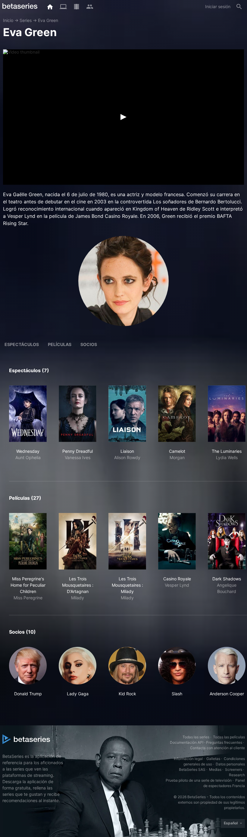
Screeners (233, 769)
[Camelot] (177, 413)
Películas (59, 344)
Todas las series (196, 737)
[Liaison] (127, 413)
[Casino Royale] (177, 541)
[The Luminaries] (226, 413)
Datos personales (230, 764)
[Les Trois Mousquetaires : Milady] (127, 541)
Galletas (213, 758)
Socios (88, 344)
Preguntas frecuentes (224, 742)
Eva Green (48, 20)
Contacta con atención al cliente (217, 748)
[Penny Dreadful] (77, 413)
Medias (215, 769)
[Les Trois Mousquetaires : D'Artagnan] (77, 541)
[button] (28, 672)
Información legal (188, 758)
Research (237, 775)
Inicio (8, 20)
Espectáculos (22, 344)
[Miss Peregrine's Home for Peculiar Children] (28, 541)
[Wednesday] (28, 413)
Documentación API (186, 742)
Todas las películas (229, 737)
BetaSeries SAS (192, 769)
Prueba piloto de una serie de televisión (199, 780)
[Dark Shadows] (226, 541)
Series (26, 20)
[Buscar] (239, 6)
